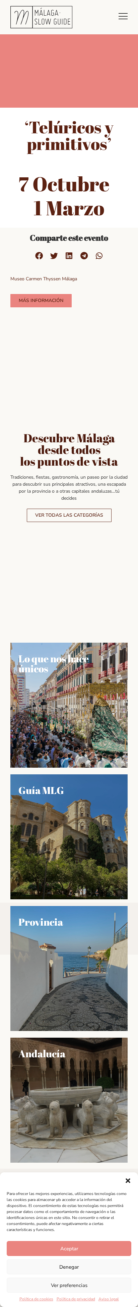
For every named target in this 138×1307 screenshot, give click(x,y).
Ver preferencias (69, 1285)
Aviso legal (108, 1299)
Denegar (69, 1267)
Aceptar (69, 1248)
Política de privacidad (76, 1299)
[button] (128, 1180)
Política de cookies (36, 1299)
